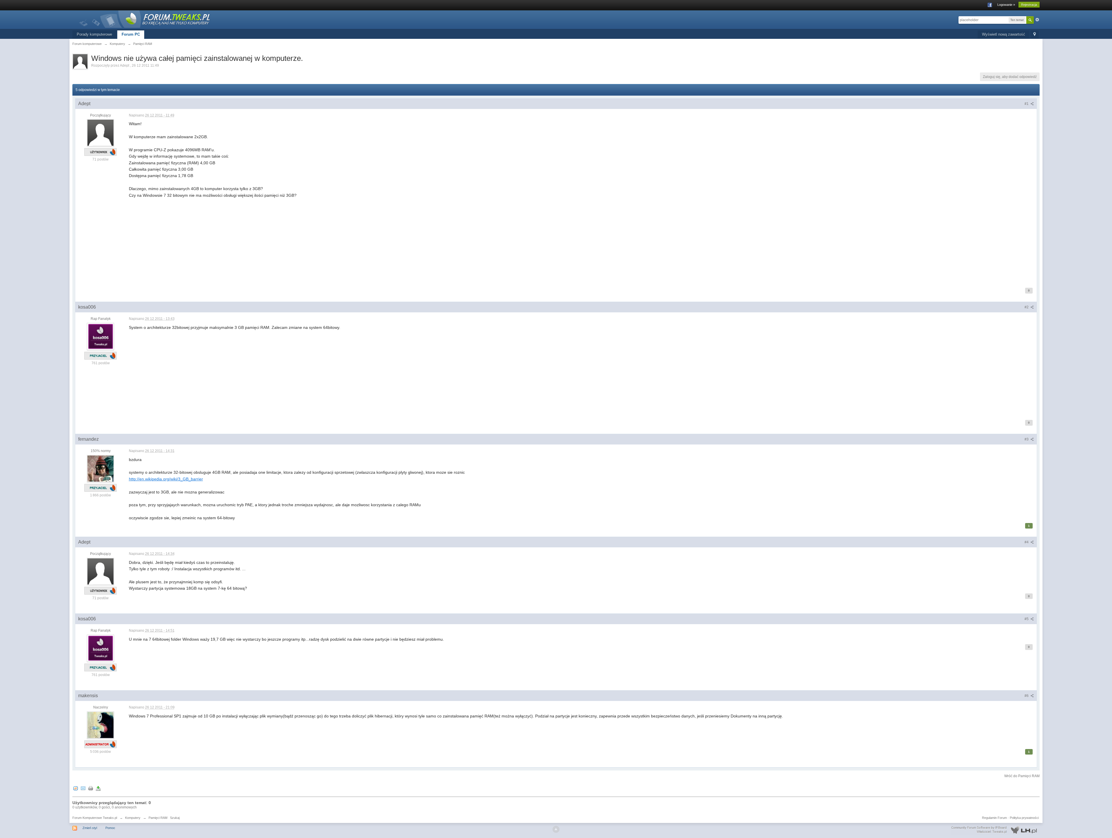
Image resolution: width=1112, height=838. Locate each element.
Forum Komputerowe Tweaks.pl (94, 817)
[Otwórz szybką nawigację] (1034, 34)
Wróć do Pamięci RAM (1022, 776)
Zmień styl (90, 828)
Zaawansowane (1037, 19)
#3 (1027, 439)
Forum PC (131, 34)
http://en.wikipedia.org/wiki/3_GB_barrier (166, 479)
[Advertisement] (302, 239)
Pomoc (110, 828)
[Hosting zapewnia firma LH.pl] (995, 830)
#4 (1027, 542)
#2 (1027, 307)
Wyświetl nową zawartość (1003, 34)
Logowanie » (1006, 4)
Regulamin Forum (994, 817)
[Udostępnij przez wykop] (75, 788)
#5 (1027, 619)
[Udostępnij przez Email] (83, 788)
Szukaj (175, 817)
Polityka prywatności (1024, 817)
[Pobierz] (98, 788)
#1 (1027, 104)
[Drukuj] (90, 788)
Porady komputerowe (94, 34)
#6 (1027, 696)
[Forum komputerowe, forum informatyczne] (144, 19)
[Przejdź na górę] (556, 829)
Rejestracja (1029, 4)
